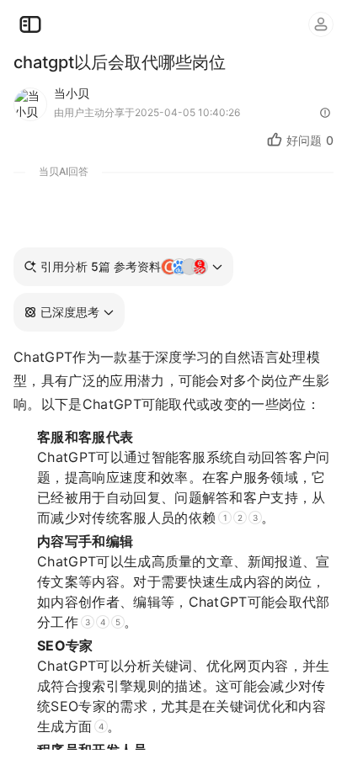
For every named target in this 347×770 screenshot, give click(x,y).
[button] (69, 312)
